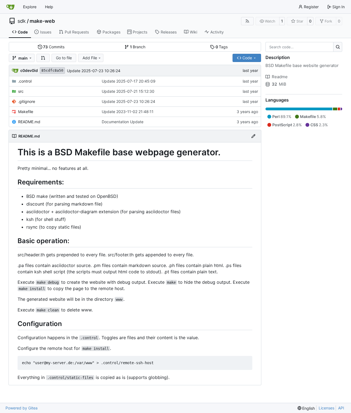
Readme (280, 76)
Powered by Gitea (21, 408)
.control (25, 81)
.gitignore (26, 101)
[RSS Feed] (247, 21)
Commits (53, 46)
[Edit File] (253, 136)
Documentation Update (122, 121)
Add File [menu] (90, 57)
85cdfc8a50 (52, 70)
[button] (43, 58)
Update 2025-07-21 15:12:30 (128, 91)
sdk (22, 21)
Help (49, 6)
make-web (42, 21)
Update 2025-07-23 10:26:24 (93, 70)
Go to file (64, 57)
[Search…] (337, 47)
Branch (138, 46)
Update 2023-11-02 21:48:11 (128, 111)
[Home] (10, 7)
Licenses (326, 408)
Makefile (25, 111)
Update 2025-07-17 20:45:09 (128, 81)
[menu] (306, 408)
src (21, 91)
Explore (29, 6)
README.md (29, 121)
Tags (222, 46)
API (341, 408)
